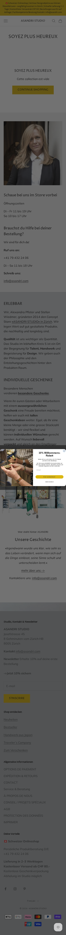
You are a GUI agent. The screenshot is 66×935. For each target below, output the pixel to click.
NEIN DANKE (49, 481)
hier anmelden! (49, 476)
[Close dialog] (64, 451)
